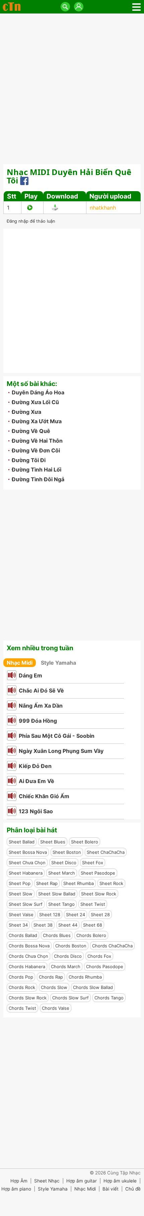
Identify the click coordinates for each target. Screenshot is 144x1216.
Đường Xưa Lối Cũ (35, 402)
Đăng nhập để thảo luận (31, 221)
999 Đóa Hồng (38, 720)
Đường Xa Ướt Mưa (37, 421)
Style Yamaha (58, 662)
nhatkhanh (103, 207)
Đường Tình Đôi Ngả (38, 479)
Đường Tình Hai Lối (36, 469)
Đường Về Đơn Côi (36, 450)
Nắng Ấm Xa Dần (41, 705)
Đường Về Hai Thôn (37, 440)
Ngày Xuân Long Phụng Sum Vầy (61, 751)
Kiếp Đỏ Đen (35, 766)
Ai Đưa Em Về (36, 781)
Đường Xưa (26, 411)
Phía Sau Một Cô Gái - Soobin (56, 735)
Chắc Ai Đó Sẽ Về (41, 690)
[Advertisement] (72, 89)
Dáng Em (30, 675)
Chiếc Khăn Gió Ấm (44, 796)
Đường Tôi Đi (29, 460)
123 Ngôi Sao (36, 811)
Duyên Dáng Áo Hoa (38, 392)
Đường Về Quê (31, 431)
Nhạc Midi (19, 662)
